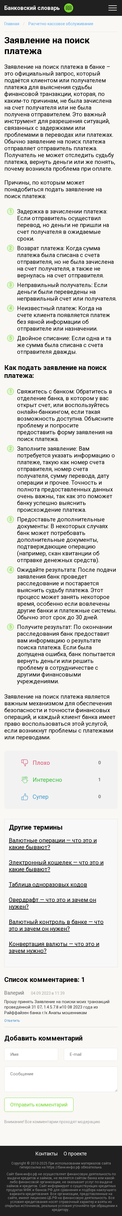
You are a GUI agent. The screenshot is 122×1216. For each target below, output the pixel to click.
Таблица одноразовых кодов (48, 884)
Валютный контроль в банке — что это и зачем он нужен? (56, 925)
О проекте (75, 1154)
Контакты (46, 1154)
